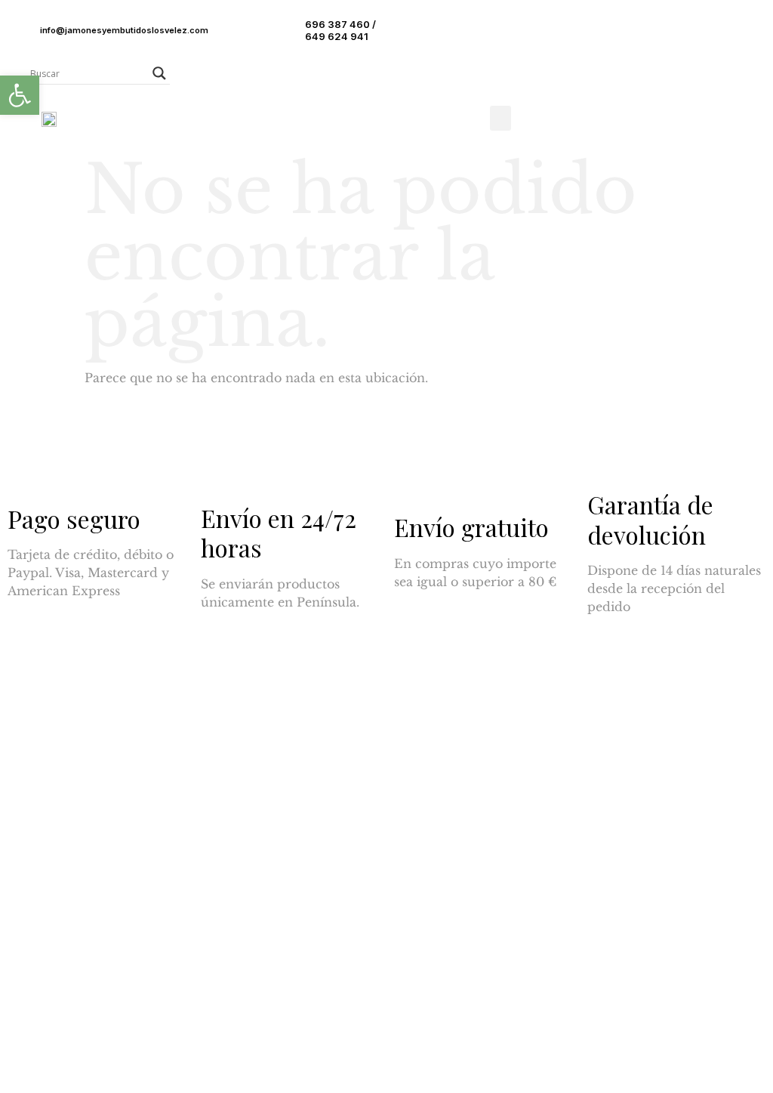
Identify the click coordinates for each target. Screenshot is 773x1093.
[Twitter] (75, 798)
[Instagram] (117, 798)
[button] (500, 118)
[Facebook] (34, 798)
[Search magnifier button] (159, 73)
